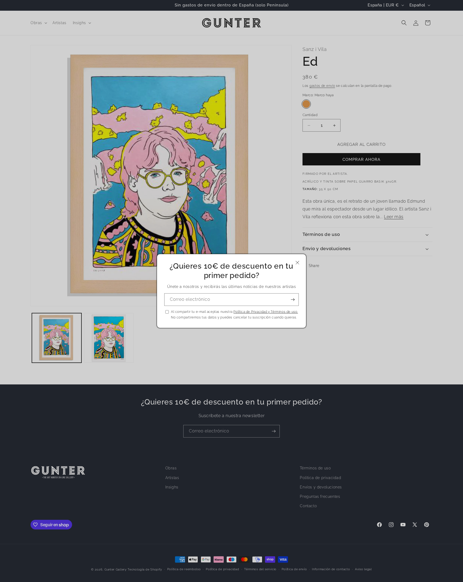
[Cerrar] (297, 263)
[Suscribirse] (292, 299)
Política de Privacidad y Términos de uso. (265, 312)
